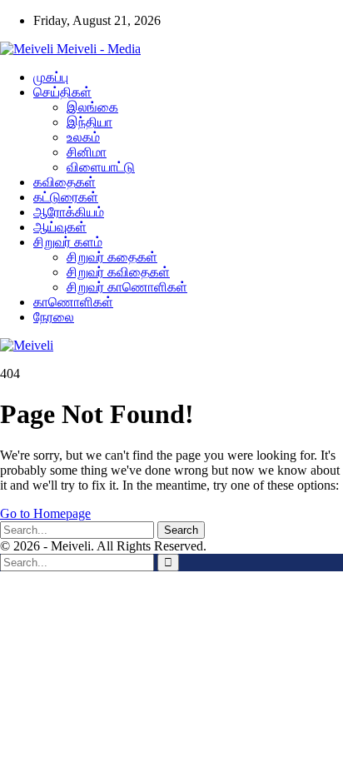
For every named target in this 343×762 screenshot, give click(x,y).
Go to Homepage (45, 513)
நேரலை (53, 317)
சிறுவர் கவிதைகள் (118, 272)
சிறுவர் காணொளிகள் (127, 287)
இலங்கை (92, 107)
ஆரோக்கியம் (68, 212)
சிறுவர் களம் (67, 242)
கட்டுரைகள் (65, 197)
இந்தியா (89, 122)
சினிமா (87, 152)
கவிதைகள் (64, 182)
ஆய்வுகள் (60, 227)
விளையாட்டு (101, 167)
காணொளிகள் (73, 302)
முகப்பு (50, 77)
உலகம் (83, 137)
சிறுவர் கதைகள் (112, 257)
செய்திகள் (62, 92)
